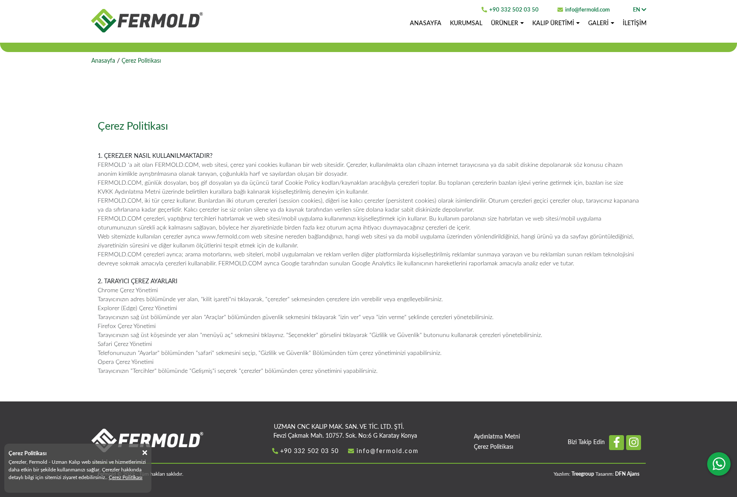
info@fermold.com (587, 10)
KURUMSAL (466, 23)
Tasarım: (617, 474)
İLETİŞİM (635, 23)
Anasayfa (103, 61)
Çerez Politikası (493, 447)
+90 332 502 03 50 (514, 10)
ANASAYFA (425, 23)
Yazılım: (574, 474)
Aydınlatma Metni (497, 437)
